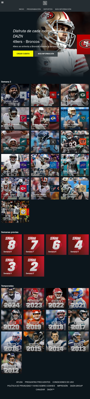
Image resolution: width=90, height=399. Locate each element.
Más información (63, 9)
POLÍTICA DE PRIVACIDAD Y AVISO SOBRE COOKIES (31, 385)
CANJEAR (40, 389)
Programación (34, 9)
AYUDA (19, 382)
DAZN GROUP (76, 385)
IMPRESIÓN (62, 385)
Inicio (21, 9)
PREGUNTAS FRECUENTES (37, 382)
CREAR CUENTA (23, 53)
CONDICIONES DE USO (63, 382)
